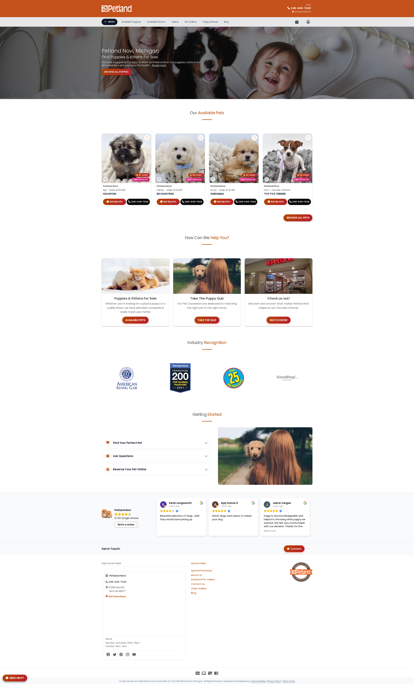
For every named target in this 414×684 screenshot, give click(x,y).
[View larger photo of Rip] (147, 138)
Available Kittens (156, 21)
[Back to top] (309, 549)
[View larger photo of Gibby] (201, 138)
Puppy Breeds (210, 21)
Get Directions (117, 596)
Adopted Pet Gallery (203, 579)
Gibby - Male (169, 190)
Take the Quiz (207, 320)
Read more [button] (270, 531)
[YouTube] (134, 654)
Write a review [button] (126, 524)
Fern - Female (277, 190)
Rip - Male (114, 190)
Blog (226, 21)
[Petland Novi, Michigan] (117, 8)
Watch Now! (279, 320)
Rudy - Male (222, 190)
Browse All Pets (298, 218)
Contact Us (198, 584)
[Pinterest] (121, 654)
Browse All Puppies (116, 72)
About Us (196, 575)
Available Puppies (131, 21)
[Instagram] (127, 654)
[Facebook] (108, 654)
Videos (175, 21)
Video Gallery (199, 588)
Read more (159, 65)
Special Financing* (201, 570)
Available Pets (135, 320)
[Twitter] (114, 654)
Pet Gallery (191, 21)
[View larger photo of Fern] (308, 138)
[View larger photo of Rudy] (254, 138)
